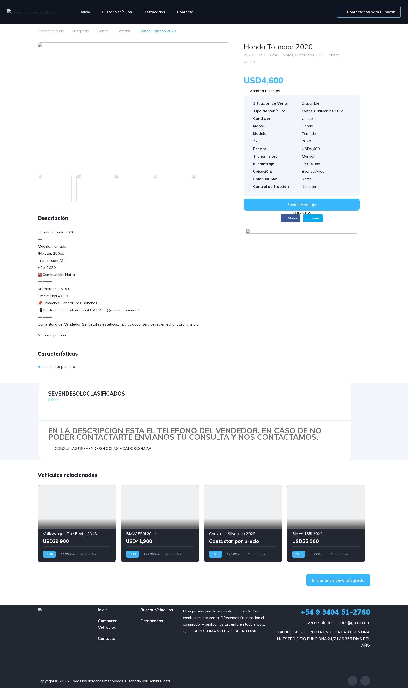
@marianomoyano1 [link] (123, 310)
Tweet (314, 218)
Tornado (124, 31)
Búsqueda (80, 31)
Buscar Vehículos (117, 11)
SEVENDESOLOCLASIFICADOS (86, 393)
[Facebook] (352, 681)
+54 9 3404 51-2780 (335, 611)
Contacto (185, 11)
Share (292, 218)
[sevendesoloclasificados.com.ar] (35, 12)
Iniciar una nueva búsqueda (338, 580)
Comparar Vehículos (107, 624)
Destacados (154, 11)
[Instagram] (365, 681)
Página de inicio (51, 31)
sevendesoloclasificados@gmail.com (337, 622)
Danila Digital (159, 681)
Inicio (85, 11)
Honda (103, 31)
